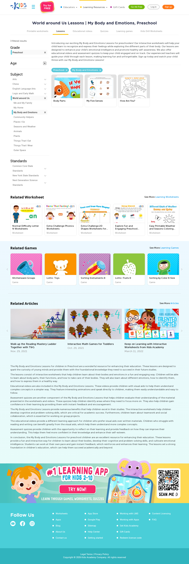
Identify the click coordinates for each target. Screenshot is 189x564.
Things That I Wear (23, 145)
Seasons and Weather (25, 126)
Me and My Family (23, 102)
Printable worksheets (37, 31)
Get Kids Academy (129, 525)
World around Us (21, 98)
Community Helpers (24, 116)
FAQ (154, 519)
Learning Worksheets (167, 196)
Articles (174, 303)
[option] (26, 220)
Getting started (95, 537)
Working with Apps (129, 519)
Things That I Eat (22, 140)
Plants (17, 135)
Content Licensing (161, 513)
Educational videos (82, 31)
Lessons (60, 31)
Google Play (94, 519)
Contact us (61, 537)
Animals (18, 131)
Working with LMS (129, 513)
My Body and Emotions (25, 112)
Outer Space (20, 150)
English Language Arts (24, 88)
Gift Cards (119, 7)
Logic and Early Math (23, 93)
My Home (18, 107)
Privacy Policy (101, 554)
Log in (154, 7)
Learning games (124, 31)
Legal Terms (86, 554)
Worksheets (62, 513)
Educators (69, 7)
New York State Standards (26, 175)
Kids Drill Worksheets (151, 31)
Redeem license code (131, 537)
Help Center (94, 531)
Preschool (18, 52)
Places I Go (19, 121)
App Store (93, 513)
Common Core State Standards (23, 168)
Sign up (168, 7)
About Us (60, 531)
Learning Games (169, 247)
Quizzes (104, 31)
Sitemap (92, 525)
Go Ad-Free (136, 7)
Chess (16, 83)
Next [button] (181, 269)
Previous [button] (7, 269)
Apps (58, 519)
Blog (58, 525)
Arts (15, 79)
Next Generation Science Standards (25, 182)
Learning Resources (93, 7)
